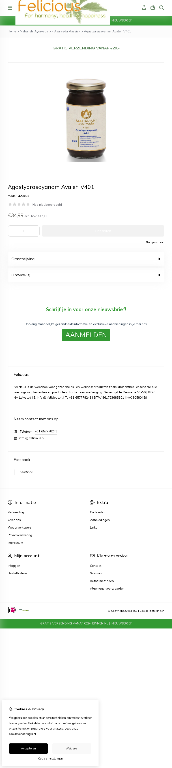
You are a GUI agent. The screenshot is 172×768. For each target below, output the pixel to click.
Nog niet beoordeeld (47, 205)
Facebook (26, 472)
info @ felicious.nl (32, 438)
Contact (95, 566)
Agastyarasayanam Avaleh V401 (107, 31)
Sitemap (96, 573)
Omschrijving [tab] (22, 258)
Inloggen (14, 566)
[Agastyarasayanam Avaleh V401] (86, 173)
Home (12, 31)
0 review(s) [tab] (20, 275)
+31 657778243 (46, 431)
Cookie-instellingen (152, 611)
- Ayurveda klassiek (66, 31)
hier (33, 734)
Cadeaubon (98, 512)
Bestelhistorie (18, 573)
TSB (135, 611)
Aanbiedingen (100, 520)
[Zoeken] (161, 7)
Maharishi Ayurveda (34, 31)
